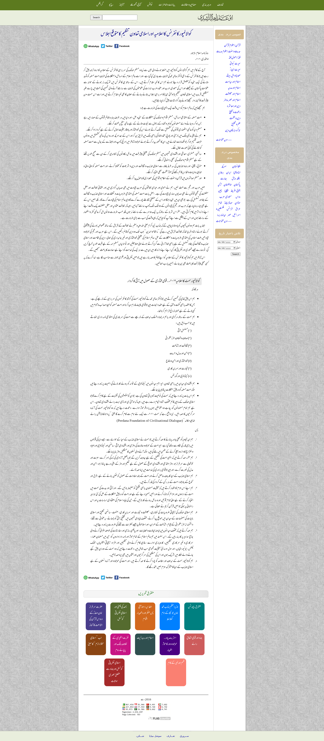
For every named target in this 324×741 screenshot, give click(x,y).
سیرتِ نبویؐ (235, 64)
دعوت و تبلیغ (234, 112)
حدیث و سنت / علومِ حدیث (228, 52)
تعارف (220, 5)
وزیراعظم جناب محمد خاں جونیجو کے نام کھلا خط (169, 613)
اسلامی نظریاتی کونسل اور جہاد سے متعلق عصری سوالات (114, 672)
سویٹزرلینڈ (228, 203)
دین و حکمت (235, 118)
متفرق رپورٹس (194, 607)
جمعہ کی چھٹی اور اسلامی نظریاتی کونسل (120, 613)
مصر (229, 215)
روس (238, 197)
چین (220, 191)
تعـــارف (171, 736)
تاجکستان (228, 185)
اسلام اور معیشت (232, 94)
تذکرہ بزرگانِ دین (232, 131)
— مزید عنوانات (224, 140)
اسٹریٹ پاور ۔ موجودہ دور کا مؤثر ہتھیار (170, 644)
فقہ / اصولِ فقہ (234, 58)
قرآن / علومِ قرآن (232, 46)
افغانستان (236, 167)
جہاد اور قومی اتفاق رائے (194, 641)
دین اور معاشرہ (233, 106)
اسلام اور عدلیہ (234, 88)
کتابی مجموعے (135, 5)
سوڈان (237, 203)
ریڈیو (111, 5)
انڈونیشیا (236, 173)
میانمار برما (221, 215)
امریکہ (223, 167)
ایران (228, 173)
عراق (237, 209)
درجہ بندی (206, 5)
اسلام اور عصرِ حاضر (232, 100)
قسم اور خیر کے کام (176, 663)
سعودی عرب (225, 197)
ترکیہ (220, 185)
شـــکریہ (139, 736)
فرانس (230, 209)
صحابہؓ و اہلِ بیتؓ (233, 76)
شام (220, 203)
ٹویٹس (150, 5)
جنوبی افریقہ (235, 191)
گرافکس (99, 5)
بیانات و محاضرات (167, 5)
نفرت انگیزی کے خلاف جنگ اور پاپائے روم (120, 644)
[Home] (215, 21)
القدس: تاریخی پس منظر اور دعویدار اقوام (145, 613)
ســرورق (184, 736)
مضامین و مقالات (188, 5)
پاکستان (237, 185)
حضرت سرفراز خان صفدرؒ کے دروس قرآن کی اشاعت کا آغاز (96, 616)
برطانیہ (221, 173)
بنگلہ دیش (236, 179)
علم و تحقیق (235, 125)
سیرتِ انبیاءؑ (235, 70)
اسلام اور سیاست (232, 82)
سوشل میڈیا (155, 736)
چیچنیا (226, 191)
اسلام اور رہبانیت (145, 638)
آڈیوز (121, 5)
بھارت (223, 179)
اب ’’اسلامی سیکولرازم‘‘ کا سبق (96, 641)
